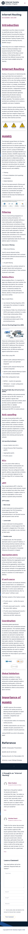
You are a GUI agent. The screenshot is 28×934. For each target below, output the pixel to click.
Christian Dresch (12, 818)
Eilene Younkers (12, 783)
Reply (5, 810)
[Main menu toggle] (25, 3)
